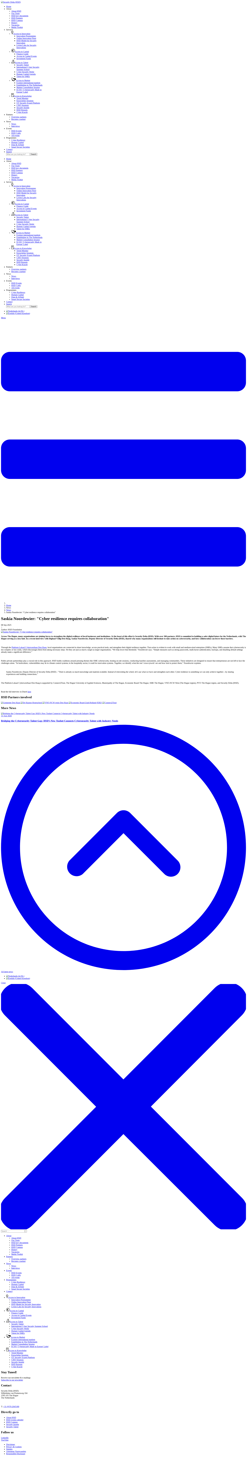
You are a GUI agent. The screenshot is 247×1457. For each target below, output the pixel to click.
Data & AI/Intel (17, 1287)
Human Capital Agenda (20, 1331)
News (8, 1263)
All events (15, 1277)
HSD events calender (14, 1420)
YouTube (4, 1440)
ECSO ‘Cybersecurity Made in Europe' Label (29, 1346)
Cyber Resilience (18, 1282)
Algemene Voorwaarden (16, 1451)
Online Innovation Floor (21, 1302)
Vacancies (15, 1252)
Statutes (9, 1449)
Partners (9, 1256)
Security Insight (17, 1362)
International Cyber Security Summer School (29, 1326)
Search (33, 154)
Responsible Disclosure (15, 1454)
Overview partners (18, 1259)
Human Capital (17, 1284)
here (29, 692)
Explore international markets (23, 1339)
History (14, 1250)
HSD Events (16, 1273)
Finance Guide (17, 1313)
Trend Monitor (17, 1353)
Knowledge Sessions (19, 1355)
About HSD (16, 1238)
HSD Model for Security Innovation (26, 1304)
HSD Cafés (16, 1275)
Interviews (15, 1268)
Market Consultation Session (23, 1344)
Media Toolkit (17, 1254)
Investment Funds (18, 1318)
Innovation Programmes (21, 1300)
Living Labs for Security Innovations (26, 1307)
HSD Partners (17, 1245)
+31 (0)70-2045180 (11, 1406)
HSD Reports (16, 1364)
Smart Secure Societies (20, 1289)
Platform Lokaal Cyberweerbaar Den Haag (29, 647)
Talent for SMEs (18, 1333)
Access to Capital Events (21, 1315)
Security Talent (17, 1324)
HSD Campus (17, 1247)
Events (9, 1270)
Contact (9, 1291)
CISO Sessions (17, 1360)
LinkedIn (4, 1438)
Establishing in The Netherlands (24, 1342)
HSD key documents (19, 1243)
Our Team (15, 1240)
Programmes (11, 1280)
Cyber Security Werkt (20, 1329)
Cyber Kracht (16, 1367)
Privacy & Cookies (14, 1447)
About (8, 1236)
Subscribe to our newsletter (12, 1380)
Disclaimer (10, 1444)
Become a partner (18, 1261)
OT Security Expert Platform (23, 1357)
